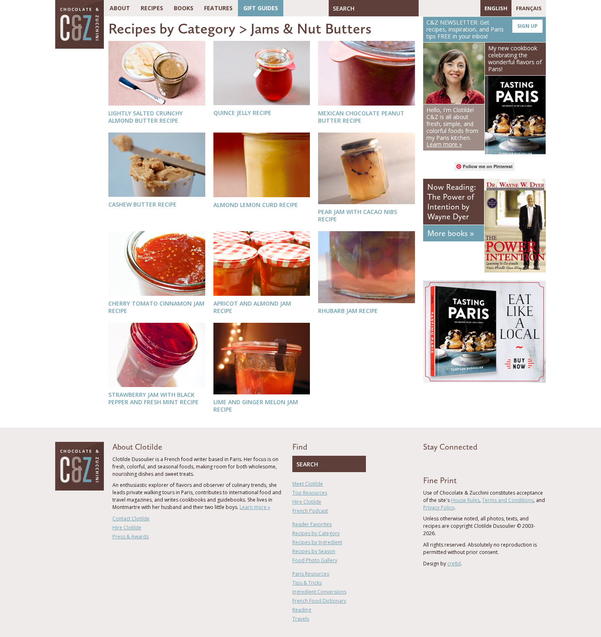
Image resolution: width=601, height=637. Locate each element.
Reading (301, 609)
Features (218, 8)
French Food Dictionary (319, 600)
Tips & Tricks (307, 582)
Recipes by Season (313, 551)
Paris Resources (310, 573)
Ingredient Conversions (319, 591)
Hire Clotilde (126, 527)
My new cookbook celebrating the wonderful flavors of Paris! (515, 58)
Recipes (152, 8)
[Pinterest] (448, 8)
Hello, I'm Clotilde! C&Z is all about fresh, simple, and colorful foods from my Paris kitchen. (452, 127)
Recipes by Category (171, 28)
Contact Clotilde (131, 518)
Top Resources (309, 492)
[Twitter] (436, 8)
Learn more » (255, 507)
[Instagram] (460, 8)
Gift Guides (260, 8)
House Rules (465, 500)
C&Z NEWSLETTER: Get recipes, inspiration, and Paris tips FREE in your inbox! (482, 29)
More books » (450, 233)
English (495, 8)
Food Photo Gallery (314, 560)
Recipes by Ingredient (317, 542)
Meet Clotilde (307, 483)
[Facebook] (425, 8)
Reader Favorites (312, 524)
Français (529, 8)
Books (183, 8)
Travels (300, 618)
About (120, 8)
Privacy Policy (438, 507)
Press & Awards (130, 536)
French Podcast (310, 510)
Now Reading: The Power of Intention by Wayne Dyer (451, 201)
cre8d (454, 563)
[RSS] (472, 8)
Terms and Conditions (508, 500)
